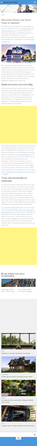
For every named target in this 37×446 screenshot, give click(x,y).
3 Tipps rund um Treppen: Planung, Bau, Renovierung (17, 426)
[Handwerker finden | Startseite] (14, 2)
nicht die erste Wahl (22, 154)
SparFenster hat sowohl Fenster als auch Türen (20, 172)
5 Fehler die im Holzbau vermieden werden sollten (17, 377)
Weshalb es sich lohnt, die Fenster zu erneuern (15, 353)
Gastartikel (4, 374)
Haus (3, 15)
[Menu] (35, 2)
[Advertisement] (18, 124)
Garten (3, 398)
